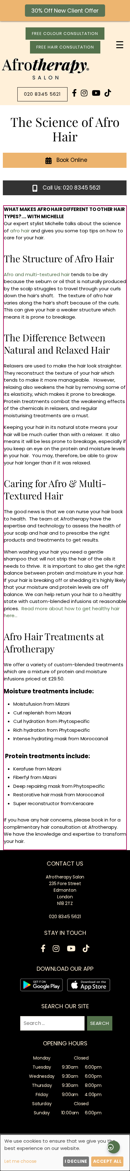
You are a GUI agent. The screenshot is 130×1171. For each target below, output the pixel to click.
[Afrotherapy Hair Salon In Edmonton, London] (45, 79)
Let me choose (20, 1161)
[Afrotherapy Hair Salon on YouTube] (96, 93)
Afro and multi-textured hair (37, 274)
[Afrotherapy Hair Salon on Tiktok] (108, 93)
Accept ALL (107, 1161)
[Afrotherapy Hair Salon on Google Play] (41, 986)
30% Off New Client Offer (65, 10)
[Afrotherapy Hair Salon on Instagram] (84, 93)
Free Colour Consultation (65, 34)
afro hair (20, 230)
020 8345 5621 (42, 94)
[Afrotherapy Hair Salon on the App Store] (88, 986)
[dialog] (65, 1152)
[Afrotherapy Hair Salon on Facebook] (74, 93)
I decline (76, 1161)
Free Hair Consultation (65, 47)
